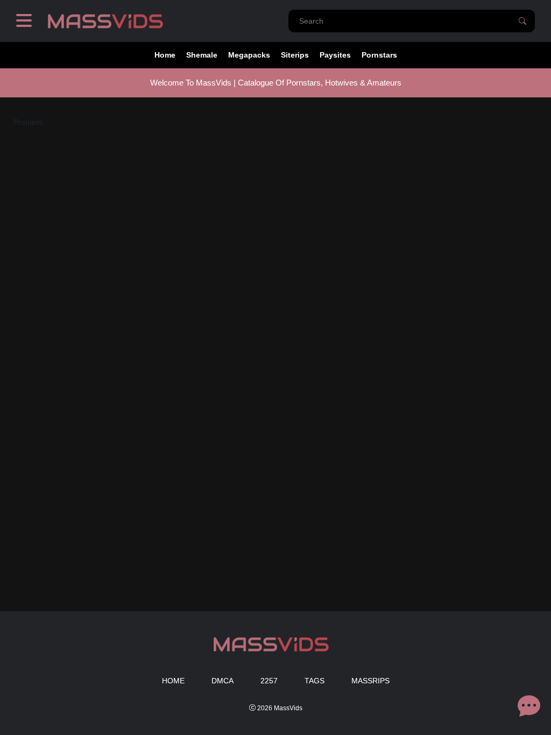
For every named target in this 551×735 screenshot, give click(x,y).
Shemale (201, 55)
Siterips (295, 55)
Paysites (335, 55)
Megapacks (249, 55)
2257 (269, 680)
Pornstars (379, 55)
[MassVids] (110, 21)
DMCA (222, 680)
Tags (314, 680)
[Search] (522, 21)
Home (164, 55)
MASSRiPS (370, 680)
